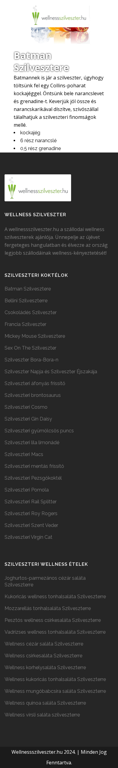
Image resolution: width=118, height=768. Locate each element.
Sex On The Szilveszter (30, 348)
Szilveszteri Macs (24, 454)
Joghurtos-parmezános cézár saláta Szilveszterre (45, 581)
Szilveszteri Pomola (27, 490)
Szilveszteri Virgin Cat (28, 537)
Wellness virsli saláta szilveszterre (42, 715)
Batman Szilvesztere (28, 289)
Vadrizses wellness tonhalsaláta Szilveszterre (55, 632)
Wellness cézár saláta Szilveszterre (44, 644)
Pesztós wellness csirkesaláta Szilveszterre (53, 620)
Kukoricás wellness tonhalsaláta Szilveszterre (55, 596)
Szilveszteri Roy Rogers (31, 513)
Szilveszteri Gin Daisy (28, 419)
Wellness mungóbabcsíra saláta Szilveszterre (55, 691)
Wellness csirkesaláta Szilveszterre (43, 656)
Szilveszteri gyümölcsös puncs (39, 431)
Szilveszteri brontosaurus (33, 395)
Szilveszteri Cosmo (26, 407)
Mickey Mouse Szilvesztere (35, 336)
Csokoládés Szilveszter (31, 312)
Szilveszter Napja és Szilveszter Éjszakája (51, 371)
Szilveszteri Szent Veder (31, 525)
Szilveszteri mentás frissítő (34, 466)
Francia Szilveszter (25, 324)
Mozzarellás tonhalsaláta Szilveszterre (48, 608)
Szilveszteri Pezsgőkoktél (33, 478)
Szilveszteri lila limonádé (32, 442)
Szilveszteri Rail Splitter (31, 502)
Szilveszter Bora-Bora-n (31, 360)
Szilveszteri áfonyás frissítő (35, 383)
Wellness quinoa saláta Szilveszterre (45, 703)
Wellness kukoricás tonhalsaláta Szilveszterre (55, 679)
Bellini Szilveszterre (26, 301)
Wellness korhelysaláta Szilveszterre (45, 667)
